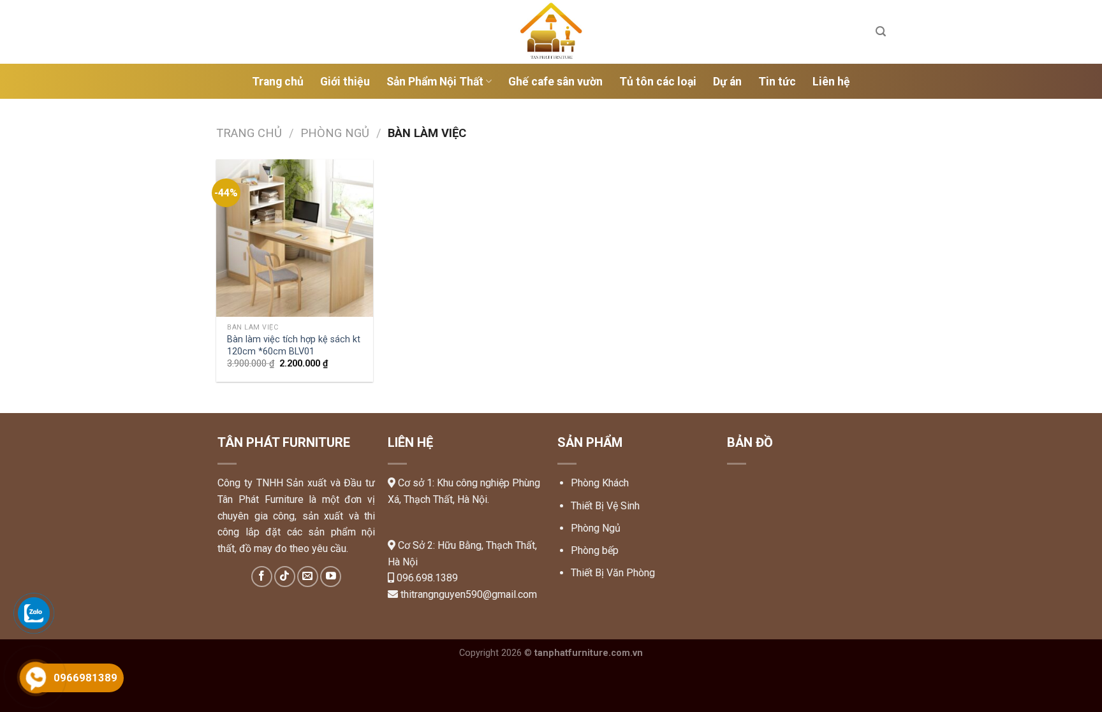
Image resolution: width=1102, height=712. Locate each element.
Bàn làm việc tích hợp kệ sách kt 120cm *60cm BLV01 (293, 345)
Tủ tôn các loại (657, 81)
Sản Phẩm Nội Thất (434, 81)
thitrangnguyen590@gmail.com (468, 594)
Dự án (727, 81)
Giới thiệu (345, 81)
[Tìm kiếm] (881, 31)
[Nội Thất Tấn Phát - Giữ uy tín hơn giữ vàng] (551, 32)
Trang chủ (278, 81)
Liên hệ (831, 81)
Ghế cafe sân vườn (555, 81)
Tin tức (777, 81)
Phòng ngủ (334, 133)
